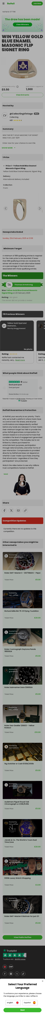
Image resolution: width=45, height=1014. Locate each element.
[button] (13, 1002)
